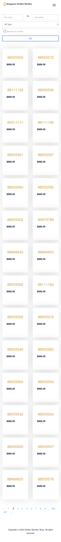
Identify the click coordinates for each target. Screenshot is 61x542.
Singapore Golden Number (19, 3)
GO (30, 38)
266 (53, 508)
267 (5, 512)
